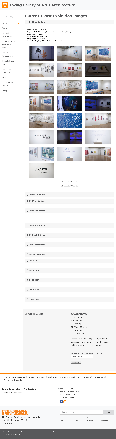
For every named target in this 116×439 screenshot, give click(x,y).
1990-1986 (34, 290)
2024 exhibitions (37, 201)
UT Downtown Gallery (8, 84)
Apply (89, 418)
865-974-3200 (71, 394)
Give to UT (90, 420)
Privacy (103, 418)
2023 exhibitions (37, 211)
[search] (11, 16)
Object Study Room (8, 62)
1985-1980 (34, 299)
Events (62, 418)
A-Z (74, 418)
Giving (4, 91)
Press (4, 77)
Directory (76, 420)
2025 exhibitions (37, 195)
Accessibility (104, 420)
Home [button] (4, 23)
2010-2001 (34, 270)
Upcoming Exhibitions (7, 34)
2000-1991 (34, 280)
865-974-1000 (8, 423)
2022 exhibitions (37, 225)
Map (61, 420)
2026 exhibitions (37, 22)
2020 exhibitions (37, 245)
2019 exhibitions (37, 254)
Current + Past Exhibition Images (8, 44)
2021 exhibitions (37, 235)
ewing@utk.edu (71, 397)
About (5, 28)
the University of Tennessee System (32, 432)
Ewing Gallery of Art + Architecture (42, 5)
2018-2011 (33, 261)
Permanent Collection (7, 71)
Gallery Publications (7, 54)
